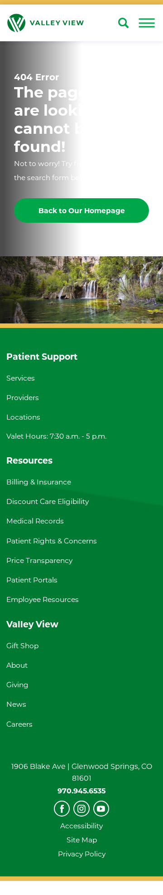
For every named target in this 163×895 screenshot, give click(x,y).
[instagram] (81, 809)
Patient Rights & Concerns (51, 541)
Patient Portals (32, 580)
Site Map (82, 840)
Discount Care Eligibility (47, 501)
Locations (23, 417)
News (16, 704)
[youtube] (101, 809)
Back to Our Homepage (81, 210)
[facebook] (62, 809)
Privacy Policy (81, 854)
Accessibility (81, 826)
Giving (17, 684)
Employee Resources (42, 599)
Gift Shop (22, 645)
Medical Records (35, 521)
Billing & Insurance (38, 482)
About (17, 665)
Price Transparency (39, 560)
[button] (147, 23)
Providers (22, 397)
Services (20, 378)
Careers (19, 724)
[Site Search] (123, 23)
